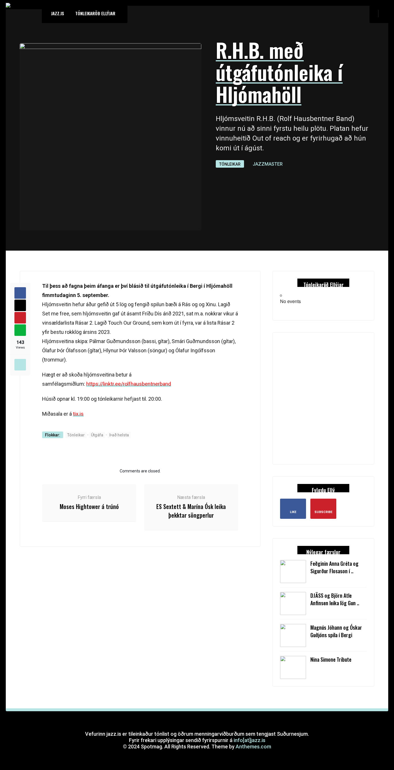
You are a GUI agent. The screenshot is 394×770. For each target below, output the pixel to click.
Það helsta (119, 435)
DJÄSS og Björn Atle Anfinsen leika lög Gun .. (334, 599)
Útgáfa (97, 435)
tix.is (78, 414)
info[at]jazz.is (249, 740)
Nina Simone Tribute (330, 659)
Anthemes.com (253, 746)
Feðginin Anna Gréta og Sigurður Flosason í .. (334, 567)
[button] (385, 13)
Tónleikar (230, 164)
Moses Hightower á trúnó (89, 506)
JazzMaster (268, 164)
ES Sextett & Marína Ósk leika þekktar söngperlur (191, 510)
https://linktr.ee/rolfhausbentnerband (128, 384)
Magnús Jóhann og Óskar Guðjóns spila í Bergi (336, 631)
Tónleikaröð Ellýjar (95, 13)
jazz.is (57, 13)
